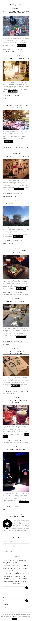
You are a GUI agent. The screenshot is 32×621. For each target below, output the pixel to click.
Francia (19, 568)
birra (26, 560)
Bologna (12, 194)
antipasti (12, 560)
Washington (14, 583)
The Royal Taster (16, 3)
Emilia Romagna (19, 194)
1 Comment (17, 95)
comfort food (25, 563)
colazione (19, 563)
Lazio (19, 147)
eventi (12, 568)
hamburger (10, 570)
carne (15, 563)
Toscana (26, 581)
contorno (5, 565)
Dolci (18, 565)
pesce (8, 576)
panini (28, 573)
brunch (11, 563)
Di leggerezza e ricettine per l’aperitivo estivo (16, 12)
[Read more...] (21, 45)
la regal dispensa (25, 570)
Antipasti (12, 51)
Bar (10, 97)
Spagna (8, 581)
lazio (4, 573)
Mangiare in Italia (7, 98)
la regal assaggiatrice (18, 570)
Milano (14, 98)
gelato (23, 568)
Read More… (18, 532)
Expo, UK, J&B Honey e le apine (16, 203)
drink (22, 565)
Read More (20, 619)
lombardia (10, 573)
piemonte (18, 576)
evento (16, 568)
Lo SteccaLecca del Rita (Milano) (16, 401)
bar (24, 560)
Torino (22, 581)
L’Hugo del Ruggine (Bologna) (16, 156)
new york (24, 573)
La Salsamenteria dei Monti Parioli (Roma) (16, 106)
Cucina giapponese (11, 565)
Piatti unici (9, 393)
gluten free (5, 570)
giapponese (26, 568)
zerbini (18, 583)
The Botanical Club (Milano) (16, 58)
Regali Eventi (10, 243)
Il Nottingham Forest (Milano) (16, 251)
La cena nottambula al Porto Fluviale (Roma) (16, 352)
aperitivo (21, 560)
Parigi (5, 576)
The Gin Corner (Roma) (16, 301)
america (7, 560)
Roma (7, 149)
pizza (23, 576)
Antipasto (17, 560)
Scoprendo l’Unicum (16, 449)
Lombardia (23, 97)
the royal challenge (15, 581)
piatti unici (13, 576)
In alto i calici (19, 51)
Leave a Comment (18, 49)
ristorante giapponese (13, 579)
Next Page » (19, 514)
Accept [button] (14, 619)
